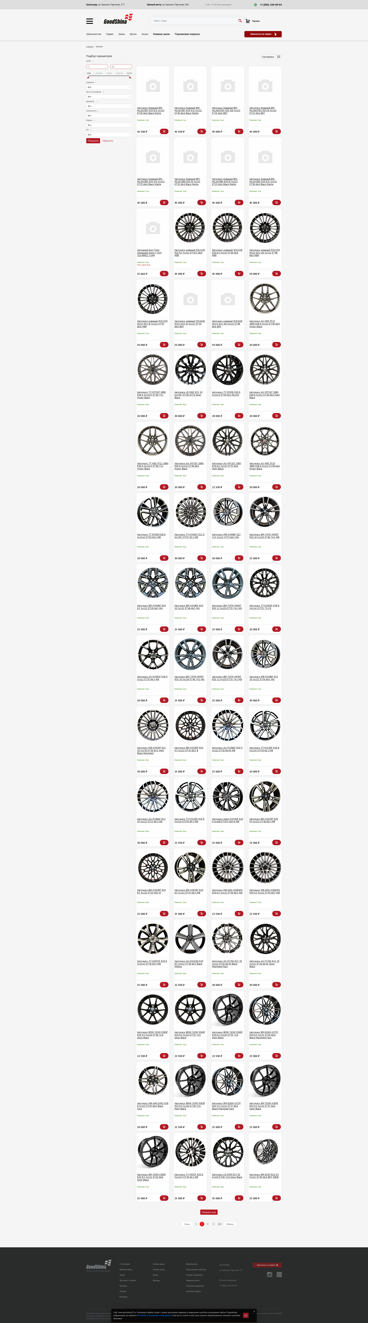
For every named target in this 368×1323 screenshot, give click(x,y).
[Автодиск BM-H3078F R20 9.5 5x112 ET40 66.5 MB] (265, 796)
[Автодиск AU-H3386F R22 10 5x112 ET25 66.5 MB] (152, 796)
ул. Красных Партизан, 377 (111, 4)
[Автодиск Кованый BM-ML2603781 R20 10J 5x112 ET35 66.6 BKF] (227, 85)
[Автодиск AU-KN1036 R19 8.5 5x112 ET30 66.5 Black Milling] (190, 939)
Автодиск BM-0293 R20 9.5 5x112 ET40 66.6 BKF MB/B (264, 1176)
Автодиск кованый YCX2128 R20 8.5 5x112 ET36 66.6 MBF (227, 252)
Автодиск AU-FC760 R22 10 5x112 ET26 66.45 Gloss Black (264, 964)
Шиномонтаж (93, 34)
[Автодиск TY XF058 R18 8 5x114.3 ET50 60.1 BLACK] (227, 370)
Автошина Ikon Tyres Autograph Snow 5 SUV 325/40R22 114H (149, 252)
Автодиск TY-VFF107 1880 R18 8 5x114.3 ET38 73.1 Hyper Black (151, 395)
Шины (121, 34)
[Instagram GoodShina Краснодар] (268, 1276)
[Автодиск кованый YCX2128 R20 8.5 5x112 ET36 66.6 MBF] (227, 228)
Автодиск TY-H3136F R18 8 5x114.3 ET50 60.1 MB (264, 749)
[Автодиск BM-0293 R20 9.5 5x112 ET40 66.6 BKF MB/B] (265, 1152)
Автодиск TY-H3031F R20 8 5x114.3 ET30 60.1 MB (152, 962)
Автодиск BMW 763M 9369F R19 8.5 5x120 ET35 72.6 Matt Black (227, 1035)
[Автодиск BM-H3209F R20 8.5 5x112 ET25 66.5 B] (152, 868)
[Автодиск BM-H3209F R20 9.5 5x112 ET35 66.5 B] (190, 725)
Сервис (110, 34)
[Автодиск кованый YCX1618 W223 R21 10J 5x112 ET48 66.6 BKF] (227, 299)
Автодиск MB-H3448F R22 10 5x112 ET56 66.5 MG (263, 678)
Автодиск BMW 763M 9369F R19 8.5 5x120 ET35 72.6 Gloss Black (190, 1035)
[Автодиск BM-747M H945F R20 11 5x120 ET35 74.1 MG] (227, 583)
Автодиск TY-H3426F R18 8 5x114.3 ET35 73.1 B (264, 607)
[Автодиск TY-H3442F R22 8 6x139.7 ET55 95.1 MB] (190, 512)
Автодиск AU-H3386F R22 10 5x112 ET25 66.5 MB (151, 820)
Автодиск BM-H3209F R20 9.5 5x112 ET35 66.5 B (189, 749)
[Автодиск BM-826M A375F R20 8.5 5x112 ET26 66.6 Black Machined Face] (265, 1010)
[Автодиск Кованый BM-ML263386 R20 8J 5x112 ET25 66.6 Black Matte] (227, 156)
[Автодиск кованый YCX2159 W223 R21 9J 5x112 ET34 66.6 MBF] (152, 299)
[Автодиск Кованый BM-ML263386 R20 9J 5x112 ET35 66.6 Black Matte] (190, 156)
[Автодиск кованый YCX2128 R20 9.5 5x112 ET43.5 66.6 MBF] (190, 228)
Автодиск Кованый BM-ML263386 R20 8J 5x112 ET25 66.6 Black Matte (225, 181)
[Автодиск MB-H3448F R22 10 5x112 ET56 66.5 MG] (265, 654)
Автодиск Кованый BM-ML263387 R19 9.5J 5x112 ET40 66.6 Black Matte (188, 110)
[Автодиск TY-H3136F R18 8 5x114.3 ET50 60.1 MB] (265, 725)
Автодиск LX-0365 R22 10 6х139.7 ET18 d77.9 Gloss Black (188, 395)
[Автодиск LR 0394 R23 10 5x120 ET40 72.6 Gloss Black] (227, 1152)
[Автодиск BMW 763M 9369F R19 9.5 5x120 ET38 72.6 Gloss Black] (152, 1010)
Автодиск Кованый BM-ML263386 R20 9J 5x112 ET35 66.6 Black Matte (187, 181)
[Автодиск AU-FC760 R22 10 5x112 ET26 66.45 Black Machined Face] (227, 939)
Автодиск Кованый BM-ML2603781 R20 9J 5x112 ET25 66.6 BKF (262, 110)
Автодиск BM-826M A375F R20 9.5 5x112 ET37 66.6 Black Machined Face (226, 1106)
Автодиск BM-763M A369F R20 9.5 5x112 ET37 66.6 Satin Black (263, 1106)
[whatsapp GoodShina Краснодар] (277, 1276)
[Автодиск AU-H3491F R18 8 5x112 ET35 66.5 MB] (152, 654)
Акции (144, 34)
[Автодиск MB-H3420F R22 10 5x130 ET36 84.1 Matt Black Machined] (152, 725)
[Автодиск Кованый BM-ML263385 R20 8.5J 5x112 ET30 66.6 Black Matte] (265, 156)
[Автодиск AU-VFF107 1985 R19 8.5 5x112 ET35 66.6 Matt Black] (227, 441)
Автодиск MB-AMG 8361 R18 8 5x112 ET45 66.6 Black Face (152, 1106)
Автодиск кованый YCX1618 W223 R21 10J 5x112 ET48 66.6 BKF (227, 324)
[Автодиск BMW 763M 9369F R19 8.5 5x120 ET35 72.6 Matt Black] (227, 1010)
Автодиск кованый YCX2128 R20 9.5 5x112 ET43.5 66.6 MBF (190, 252)
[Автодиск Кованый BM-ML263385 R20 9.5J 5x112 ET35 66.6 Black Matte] (152, 156)
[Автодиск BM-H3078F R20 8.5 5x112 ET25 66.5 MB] (190, 868)
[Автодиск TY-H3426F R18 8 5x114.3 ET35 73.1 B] (265, 583)
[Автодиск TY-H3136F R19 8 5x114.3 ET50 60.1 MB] (190, 796)
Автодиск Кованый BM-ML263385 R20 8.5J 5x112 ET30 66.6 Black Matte (263, 181)
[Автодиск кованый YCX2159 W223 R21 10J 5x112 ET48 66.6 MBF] (265, 228)
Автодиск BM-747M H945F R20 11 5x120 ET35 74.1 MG (227, 607)
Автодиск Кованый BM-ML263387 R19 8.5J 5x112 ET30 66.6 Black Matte (150, 110)
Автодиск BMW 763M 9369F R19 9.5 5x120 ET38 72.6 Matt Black (190, 1106)
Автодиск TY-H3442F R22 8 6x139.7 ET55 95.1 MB (189, 536)
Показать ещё (209, 1212)
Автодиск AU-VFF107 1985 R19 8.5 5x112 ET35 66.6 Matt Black (226, 466)
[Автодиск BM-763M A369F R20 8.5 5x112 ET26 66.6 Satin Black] (152, 1152)
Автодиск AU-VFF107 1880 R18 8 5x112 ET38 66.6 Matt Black (264, 395)
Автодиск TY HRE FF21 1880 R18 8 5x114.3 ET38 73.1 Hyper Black (152, 466)
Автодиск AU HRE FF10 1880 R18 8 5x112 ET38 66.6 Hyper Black (264, 466)
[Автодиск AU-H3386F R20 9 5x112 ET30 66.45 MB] (227, 725)
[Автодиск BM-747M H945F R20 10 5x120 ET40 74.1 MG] (190, 654)
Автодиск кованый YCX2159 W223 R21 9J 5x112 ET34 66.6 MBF (152, 324)
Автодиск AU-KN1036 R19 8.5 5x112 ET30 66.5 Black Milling (189, 964)
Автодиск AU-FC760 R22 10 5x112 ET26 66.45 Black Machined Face (227, 964)
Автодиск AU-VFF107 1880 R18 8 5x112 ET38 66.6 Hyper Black (189, 466)
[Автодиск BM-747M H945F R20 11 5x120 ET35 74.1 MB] (227, 654)
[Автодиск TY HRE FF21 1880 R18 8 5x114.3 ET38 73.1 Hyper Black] (152, 441)
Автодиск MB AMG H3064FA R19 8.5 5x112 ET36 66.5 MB (227, 891)
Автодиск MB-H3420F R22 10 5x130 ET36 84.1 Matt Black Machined (151, 750)
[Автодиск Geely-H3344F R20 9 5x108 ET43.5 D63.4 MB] (227, 796)
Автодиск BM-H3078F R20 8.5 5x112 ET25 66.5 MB (189, 891)
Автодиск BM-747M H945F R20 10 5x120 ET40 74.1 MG (189, 678)
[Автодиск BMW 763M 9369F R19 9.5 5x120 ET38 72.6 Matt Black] (190, 1081)
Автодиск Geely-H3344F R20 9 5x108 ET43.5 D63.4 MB (227, 820)
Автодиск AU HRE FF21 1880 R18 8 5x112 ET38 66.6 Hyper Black (264, 324)
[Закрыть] (254, 1311)
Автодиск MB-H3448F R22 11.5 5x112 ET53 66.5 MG (226, 536)
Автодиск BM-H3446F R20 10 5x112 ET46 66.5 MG (189, 607)
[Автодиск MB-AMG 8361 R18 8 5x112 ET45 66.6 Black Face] (152, 1081)
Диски (133, 34)
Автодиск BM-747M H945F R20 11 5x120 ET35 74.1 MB (227, 678)
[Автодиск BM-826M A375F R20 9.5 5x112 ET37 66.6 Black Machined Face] (227, 1081)
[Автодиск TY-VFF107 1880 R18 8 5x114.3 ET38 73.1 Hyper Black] (152, 370)
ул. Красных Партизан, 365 (175, 4)
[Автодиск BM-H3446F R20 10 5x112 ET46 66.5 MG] (190, 583)
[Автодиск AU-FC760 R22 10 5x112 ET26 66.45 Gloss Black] (265, 939)
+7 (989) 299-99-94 (271, 4)
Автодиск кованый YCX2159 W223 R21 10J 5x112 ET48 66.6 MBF (264, 252)
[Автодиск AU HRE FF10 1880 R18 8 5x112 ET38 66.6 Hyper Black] (265, 441)
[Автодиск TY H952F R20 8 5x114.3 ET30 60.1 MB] (190, 1152)
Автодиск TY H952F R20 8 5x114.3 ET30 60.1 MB (189, 1176)
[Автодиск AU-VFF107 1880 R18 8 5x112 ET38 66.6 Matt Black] (265, 370)
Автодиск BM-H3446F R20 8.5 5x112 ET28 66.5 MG (151, 607)
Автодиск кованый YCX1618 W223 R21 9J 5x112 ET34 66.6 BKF (190, 324)
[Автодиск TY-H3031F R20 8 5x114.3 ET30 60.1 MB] (152, 939)
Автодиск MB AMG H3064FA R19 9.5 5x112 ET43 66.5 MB (264, 891)
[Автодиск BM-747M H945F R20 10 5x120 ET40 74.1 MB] (265, 512)
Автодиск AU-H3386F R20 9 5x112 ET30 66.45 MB (227, 749)
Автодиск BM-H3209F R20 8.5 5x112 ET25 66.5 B (151, 891)
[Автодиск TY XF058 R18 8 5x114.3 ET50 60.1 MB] (152, 512)
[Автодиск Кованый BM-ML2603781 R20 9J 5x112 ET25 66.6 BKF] (265, 85)
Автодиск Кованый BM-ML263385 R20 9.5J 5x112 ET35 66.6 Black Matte (151, 181)
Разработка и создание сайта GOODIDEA (265, 1313)
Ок (246, 1315)
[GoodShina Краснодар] (118, 18)
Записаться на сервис (261, 33)
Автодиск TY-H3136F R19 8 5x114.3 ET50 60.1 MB (189, 820)
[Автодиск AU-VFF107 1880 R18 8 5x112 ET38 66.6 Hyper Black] (190, 441)
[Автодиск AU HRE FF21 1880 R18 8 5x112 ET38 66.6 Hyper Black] (265, 299)
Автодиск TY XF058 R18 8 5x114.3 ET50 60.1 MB (151, 536)
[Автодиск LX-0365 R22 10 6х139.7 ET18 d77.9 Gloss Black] (190, 370)
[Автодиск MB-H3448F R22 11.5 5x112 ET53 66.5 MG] (227, 512)
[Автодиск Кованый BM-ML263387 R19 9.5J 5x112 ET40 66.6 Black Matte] (190, 85)
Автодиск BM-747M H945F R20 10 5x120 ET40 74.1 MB (264, 536)
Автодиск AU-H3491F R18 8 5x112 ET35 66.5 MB (152, 678)
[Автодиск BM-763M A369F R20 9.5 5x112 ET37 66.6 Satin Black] (265, 1081)
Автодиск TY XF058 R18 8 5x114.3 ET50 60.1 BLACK (226, 393)
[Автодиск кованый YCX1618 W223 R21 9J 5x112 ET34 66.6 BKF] (190, 299)
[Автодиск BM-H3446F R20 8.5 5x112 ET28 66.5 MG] (152, 583)
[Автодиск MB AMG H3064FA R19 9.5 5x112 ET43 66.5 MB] (265, 868)
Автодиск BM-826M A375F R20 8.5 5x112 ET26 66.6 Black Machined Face (263, 1035)
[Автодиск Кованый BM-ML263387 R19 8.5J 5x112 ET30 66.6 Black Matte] (152, 85)
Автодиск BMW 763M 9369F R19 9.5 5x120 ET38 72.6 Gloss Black (152, 1035)
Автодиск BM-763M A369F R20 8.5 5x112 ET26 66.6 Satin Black (151, 1177)
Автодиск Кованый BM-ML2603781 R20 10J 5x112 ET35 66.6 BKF (226, 110)
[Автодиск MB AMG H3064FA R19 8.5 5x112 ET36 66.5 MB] (227, 868)
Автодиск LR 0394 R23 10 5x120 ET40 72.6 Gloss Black (227, 1176)
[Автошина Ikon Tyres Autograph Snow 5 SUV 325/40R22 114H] (152, 228)
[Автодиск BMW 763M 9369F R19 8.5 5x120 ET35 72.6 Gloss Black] (190, 1010)
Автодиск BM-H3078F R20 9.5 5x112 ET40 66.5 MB (263, 820)
